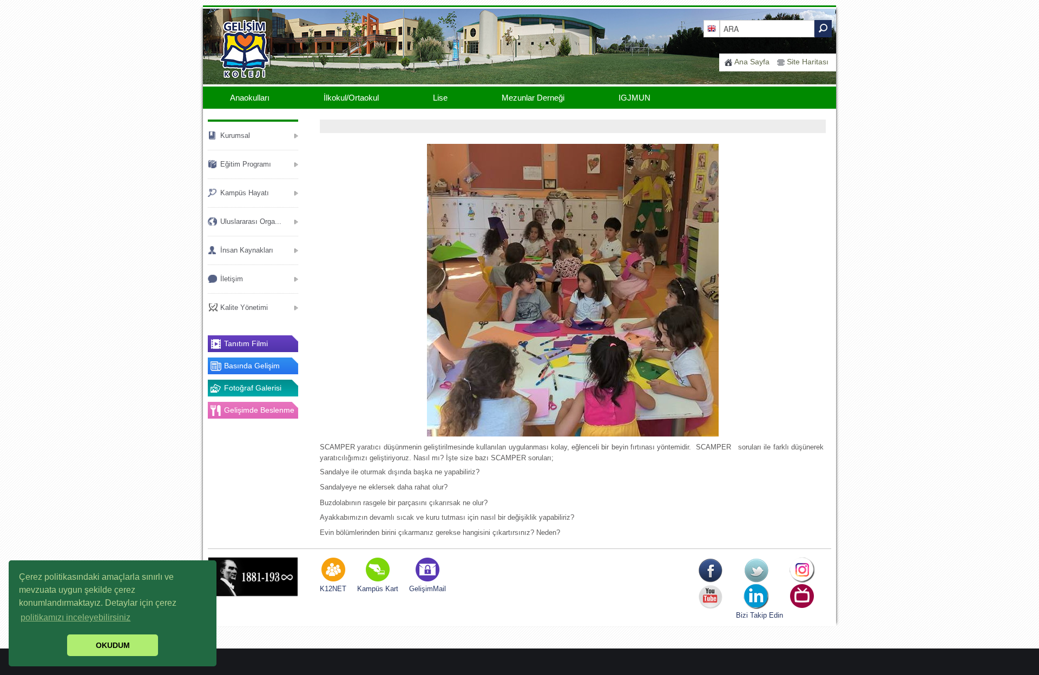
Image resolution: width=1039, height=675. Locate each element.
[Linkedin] (756, 597)
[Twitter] (756, 570)
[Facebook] (710, 570)
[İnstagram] (802, 570)
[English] (711, 28)
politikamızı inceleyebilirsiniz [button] (75, 617)
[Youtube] (710, 597)
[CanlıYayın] (802, 597)
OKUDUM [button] (113, 645)
